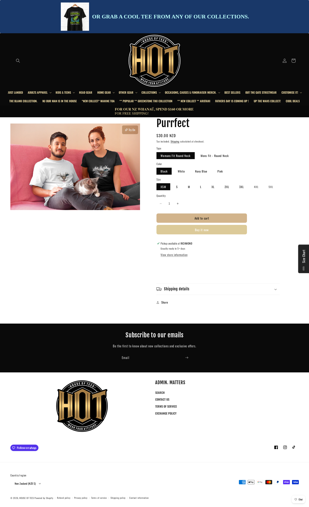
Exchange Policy (165, 413)
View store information (174, 255)
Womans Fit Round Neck (175, 156)
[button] (18, 60)
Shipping (175, 141)
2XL (227, 187)
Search (160, 392)
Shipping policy (118, 497)
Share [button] (164, 302)
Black (164, 171)
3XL (241, 187)
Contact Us (162, 399)
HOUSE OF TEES (27, 498)
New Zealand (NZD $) (25, 483)
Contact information (139, 497)
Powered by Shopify (44, 498)
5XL (273, 187)
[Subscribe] (186, 357)
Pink (220, 171)
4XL (258, 187)
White (181, 171)
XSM (163, 187)
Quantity (161, 196)
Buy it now (202, 229)
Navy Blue (201, 171)
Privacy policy (80, 497)
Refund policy (63, 497)
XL (213, 187)
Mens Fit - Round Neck (215, 156)
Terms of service (99, 497)
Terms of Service (166, 406)
